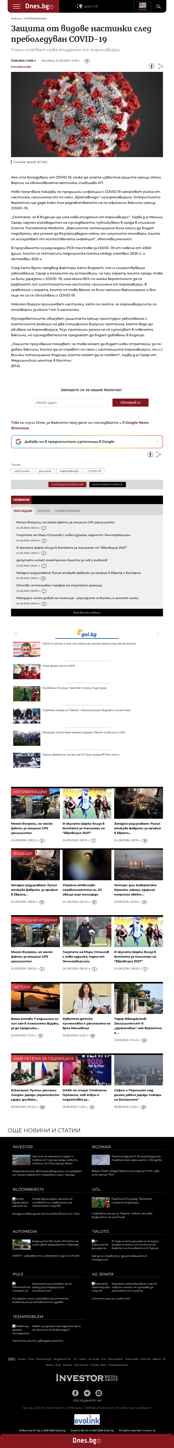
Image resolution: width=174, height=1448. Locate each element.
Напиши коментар (67, 484)
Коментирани (67, 511)
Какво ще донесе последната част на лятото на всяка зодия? (56, 1328)
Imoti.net (145, 1359)
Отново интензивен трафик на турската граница (59, 585)
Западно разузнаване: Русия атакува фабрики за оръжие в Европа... (137, 828)
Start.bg (67, 1364)
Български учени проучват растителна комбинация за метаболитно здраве (40, 1300)
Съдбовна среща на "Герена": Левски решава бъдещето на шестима (86, 710)
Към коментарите (107, 484)
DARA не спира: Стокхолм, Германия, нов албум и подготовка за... (85, 1094)
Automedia (25, 1231)
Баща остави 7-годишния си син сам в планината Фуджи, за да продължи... (35, 1023)
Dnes (31, 1359)
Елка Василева (21, 66)
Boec (104, 1364)
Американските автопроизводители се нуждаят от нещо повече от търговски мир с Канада (47, 1173)
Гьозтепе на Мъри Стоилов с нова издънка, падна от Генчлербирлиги (73, 535)
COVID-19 (94, 471)
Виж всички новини (87, 612)
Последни (23, 511)
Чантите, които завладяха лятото (37, 1340)
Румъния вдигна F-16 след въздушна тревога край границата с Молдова (137, 1158)
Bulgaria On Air (62, 1359)
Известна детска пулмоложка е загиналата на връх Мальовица (86, 1023)
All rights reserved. (80, 1430)
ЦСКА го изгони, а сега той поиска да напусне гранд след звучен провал (89, 643)
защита (45, 471)
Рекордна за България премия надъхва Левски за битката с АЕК (83, 732)
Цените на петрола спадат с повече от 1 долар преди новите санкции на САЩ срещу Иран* (55, 1160)
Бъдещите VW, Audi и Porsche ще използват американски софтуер (55, 1243)
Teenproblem (28, 1316)
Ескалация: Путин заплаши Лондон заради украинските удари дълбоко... (35, 1094)
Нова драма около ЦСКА (58, 665)
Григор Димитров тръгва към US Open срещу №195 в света (80, 754)
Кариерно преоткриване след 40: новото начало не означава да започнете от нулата (134, 1287)
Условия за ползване (133, 1408)
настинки (22, 471)
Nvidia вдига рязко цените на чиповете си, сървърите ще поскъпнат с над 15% (52, 1202)
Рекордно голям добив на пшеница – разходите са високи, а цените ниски (77, 598)
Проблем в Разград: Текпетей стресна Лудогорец (74, 688)
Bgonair (101, 1147)
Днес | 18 (91, 6)
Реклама (75, 1408)
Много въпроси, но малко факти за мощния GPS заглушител (65, 522)
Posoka (94, 1364)
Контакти (55, 1408)
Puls (18, 1274)
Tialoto (100, 1231)
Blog (58, 1364)
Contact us (148, 1430)
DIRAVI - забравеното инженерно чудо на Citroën (46, 1255)
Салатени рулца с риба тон (111, 1298)
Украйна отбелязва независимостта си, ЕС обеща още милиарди (82, 889)
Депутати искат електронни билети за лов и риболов (61, 560)
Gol (96, 1189)
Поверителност (99, 1408)
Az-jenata (103, 1274)
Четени (43, 511)
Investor (23, 1147)
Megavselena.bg (118, 1364)
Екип (40, 1408)
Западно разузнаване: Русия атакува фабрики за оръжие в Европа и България (78, 573)
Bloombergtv (28, 1189)
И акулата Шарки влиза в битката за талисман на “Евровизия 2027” (71, 548)
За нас (28, 1408)
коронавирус (69, 471)
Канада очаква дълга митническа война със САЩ (45, 1213)
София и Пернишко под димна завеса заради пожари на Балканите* (137, 1094)
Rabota (157, 1359)
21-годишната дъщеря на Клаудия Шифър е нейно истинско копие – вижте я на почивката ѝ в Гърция (135, 1245)
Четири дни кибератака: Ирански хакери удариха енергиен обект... (135, 889)
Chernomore (81, 1364)
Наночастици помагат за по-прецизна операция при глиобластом (52, 1287)
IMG (11, 1359)
